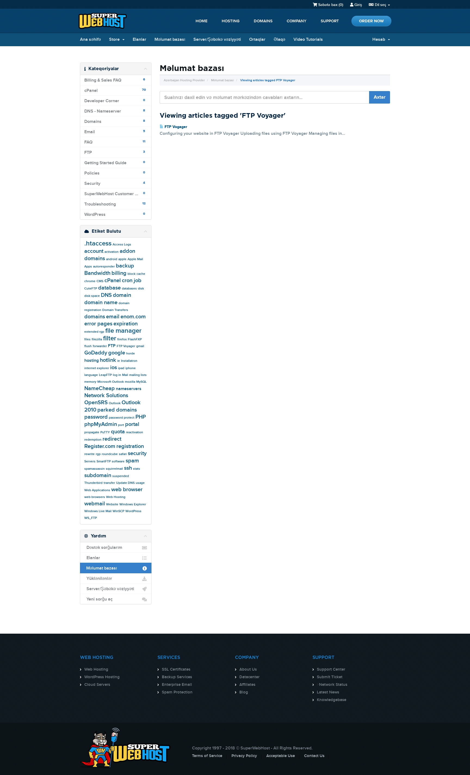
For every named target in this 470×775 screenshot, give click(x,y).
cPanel (112, 280)
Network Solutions (106, 395)
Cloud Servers (97, 684)
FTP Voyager (126, 346)
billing (119, 273)
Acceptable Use (280, 756)
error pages (98, 323)
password (96, 417)
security (137, 453)
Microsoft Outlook (110, 382)
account (93, 251)
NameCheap (99, 388)
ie (118, 361)
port (121, 425)
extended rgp (94, 332)
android (111, 259)
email (112, 316)
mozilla (130, 382)
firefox (122, 339)
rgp (98, 454)
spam (132, 460)
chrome (89, 281)
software (118, 461)
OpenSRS (96, 402)
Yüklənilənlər (98, 578)
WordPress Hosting (102, 677)
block (131, 274)
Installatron (129, 361)
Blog (243, 692)
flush (88, 346)
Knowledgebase (331, 700)
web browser (127, 489)
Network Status (333, 684)
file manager (123, 331)
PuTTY (105, 432)
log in (117, 375)
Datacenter (249, 677)
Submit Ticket (329, 677)
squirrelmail (114, 469)
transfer (109, 483)
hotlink (108, 360)
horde (130, 353)
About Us (248, 669)
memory (90, 382)
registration (130, 446)
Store (115, 39)
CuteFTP (90, 289)
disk (141, 289)
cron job (131, 280)
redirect (112, 439)
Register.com (99, 446)
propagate (91, 432)
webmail (94, 503)
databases (129, 289)
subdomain (97, 475)
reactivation (134, 432)
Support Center (331, 669)
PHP (140, 417)
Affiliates (247, 684)
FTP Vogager (175, 127)
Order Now (371, 21)
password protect (121, 418)
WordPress (133, 511)
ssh (128, 468)
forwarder (100, 346)
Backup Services (177, 677)
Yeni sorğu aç (98, 599)
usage (140, 483)
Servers (89, 461)
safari (123, 454)
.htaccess (98, 243)
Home (202, 21)
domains (94, 316)
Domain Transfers (115, 310)
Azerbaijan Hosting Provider (184, 80)
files (87, 339)
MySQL (141, 382)
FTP (112, 345)
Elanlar (139, 39)
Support (330, 21)
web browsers (94, 497)
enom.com (133, 316)
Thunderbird (93, 483)
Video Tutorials (308, 39)
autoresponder (104, 266)
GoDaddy (95, 353)
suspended (120, 476)
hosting (91, 360)
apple (122, 259)
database (109, 288)
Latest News (328, 692)
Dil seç (380, 4)
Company (297, 21)
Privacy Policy (244, 756)
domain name (101, 302)
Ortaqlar (257, 39)
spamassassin (94, 469)
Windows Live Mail (98, 511)
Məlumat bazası (169, 39)
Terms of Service (207, 756)
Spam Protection (177, 692)
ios (113, 367)
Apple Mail (135, 259)
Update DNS (125, 483)
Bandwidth (97, 273)
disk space (92, 296)
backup (125, 266)
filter (109, 338)
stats (136, 469)
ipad (121, 368)
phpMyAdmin (100, 424)
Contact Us (314, 756)
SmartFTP (104, 461)
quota (118, 431)
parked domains (117, 410)
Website (112, 504)
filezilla (97, 339)
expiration (125, 323)
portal (132, 424)
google (116, 353)
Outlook (114, 403)
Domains (263, 21)
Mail (125, 375)
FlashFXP (135, 339)
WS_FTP (90, 518)
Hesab (379, 39)
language (91, 375)
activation (111, 252)
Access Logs (122, 244)
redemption (92, 440)
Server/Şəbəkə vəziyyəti (217, 39)
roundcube (110, 454)
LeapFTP (105, 375)
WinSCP (118, 511)
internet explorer (96, 368)
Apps (88, 266)
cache (141, 274)
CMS (100, 281)
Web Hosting (115, 497)
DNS (106, 295)
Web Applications (97, 490)
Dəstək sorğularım (103, 547)
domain (122, 295)
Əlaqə (279, 39)
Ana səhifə (90, 39)
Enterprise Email (177, 684)
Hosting (231, 21)
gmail (140, 346)
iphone (130, 368)
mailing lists (138, 375)
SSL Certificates (176, 669)
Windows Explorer (132, 504)
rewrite (89, 454)
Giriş (357, 4)
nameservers (128, 388)
